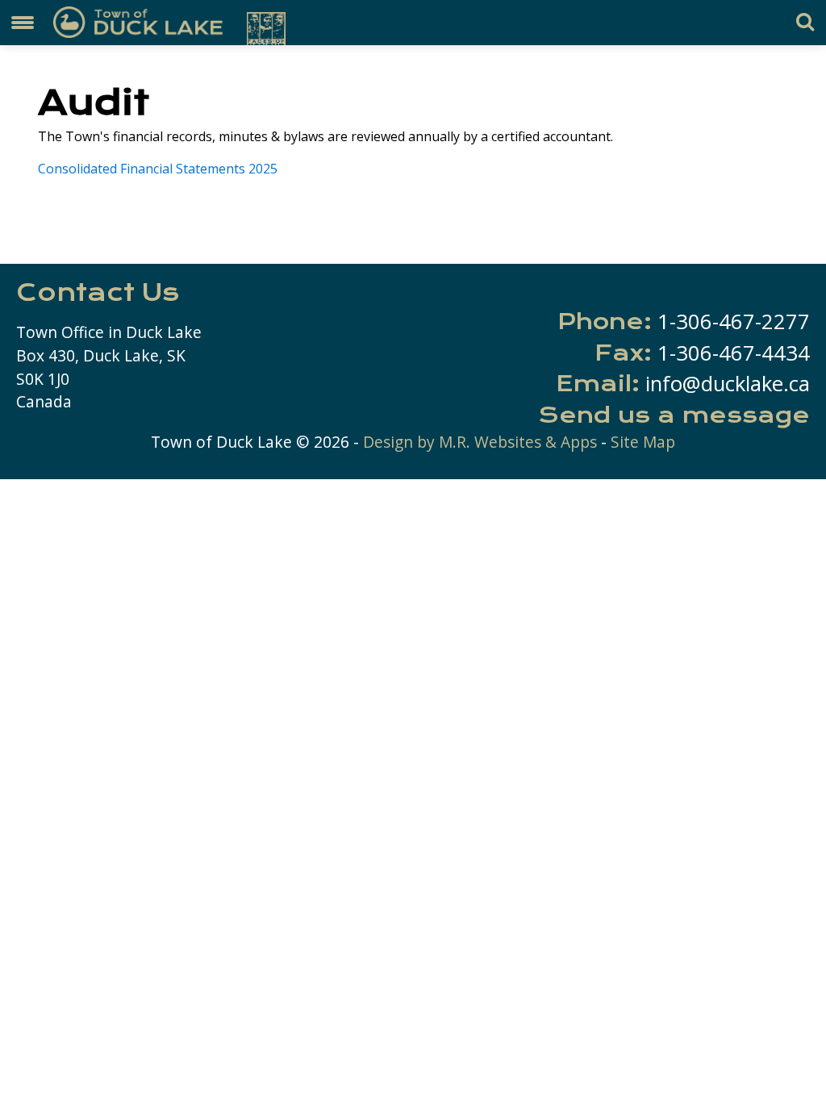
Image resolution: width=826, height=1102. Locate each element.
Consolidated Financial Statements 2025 (157, 168)
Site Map (643, 442)
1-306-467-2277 (733, 321)
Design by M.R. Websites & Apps (480, 442)
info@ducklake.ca (727, 383)
